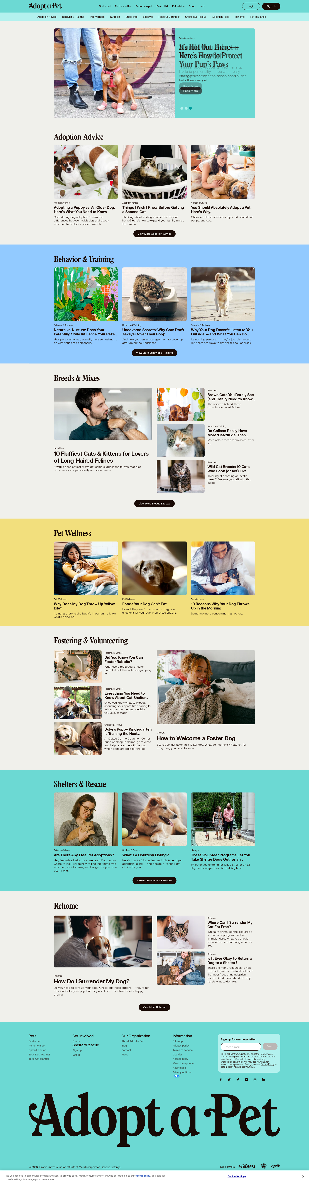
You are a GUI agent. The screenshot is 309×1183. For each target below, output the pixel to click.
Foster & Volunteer (169, 16)
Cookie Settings (111, 1167)
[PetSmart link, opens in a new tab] (247, 1166)
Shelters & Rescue (195, 16)
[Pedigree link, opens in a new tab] (263, 1166)
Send (270, 1046)
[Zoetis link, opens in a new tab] (275, 1166)
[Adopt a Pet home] (45, 6)
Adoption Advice (47, 16)
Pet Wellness (97, 16)
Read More (190, 86)
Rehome (240, 16)
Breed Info (132, 16)
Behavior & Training (73, 16)
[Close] (303, 1176)
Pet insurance (258, 16)
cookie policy (142, 1175)
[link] (144, 6)
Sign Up (271, 6)
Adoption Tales (220, 16)
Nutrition (115, 16)
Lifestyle (148, 16)
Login (251, 6)
